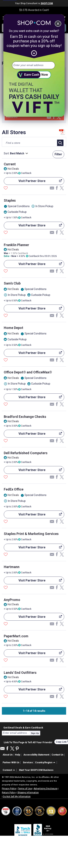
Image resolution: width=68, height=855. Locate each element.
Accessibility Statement (36, 754)
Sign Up (35, 733)
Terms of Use (25, 788)
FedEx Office (13, 489)
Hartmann (11, 567)
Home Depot (13, 328)
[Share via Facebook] (54, 117)
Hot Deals (13, 168)
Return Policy (9, 792)
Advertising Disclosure (45, 788)
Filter (58, 154)
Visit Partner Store (25, 182)
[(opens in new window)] (43, 831)
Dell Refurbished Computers (25, 453)
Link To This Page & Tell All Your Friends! (28, 742)
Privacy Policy (9, 788)
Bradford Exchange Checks (25, 417)
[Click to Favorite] (6, 188)
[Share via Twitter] (59, 117)
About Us (8, 754)
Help (17, 754)
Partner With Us (11, 762)
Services (28, 762)
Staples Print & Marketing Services (31, 534)
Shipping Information (28, 792)
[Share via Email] (49, 118)
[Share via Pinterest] (17, 748)
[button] (46, 763)
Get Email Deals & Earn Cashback (23, 727)
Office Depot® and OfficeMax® (28, 372)
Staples (10, 200)
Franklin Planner (16, 245)
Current (10, 164)
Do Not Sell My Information (17, 796)
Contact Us (57, 754)
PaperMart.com (16, 636)
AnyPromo (12, 600)
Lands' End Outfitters (20, 673)
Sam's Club (12, 283)
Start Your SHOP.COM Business (36, 770)
